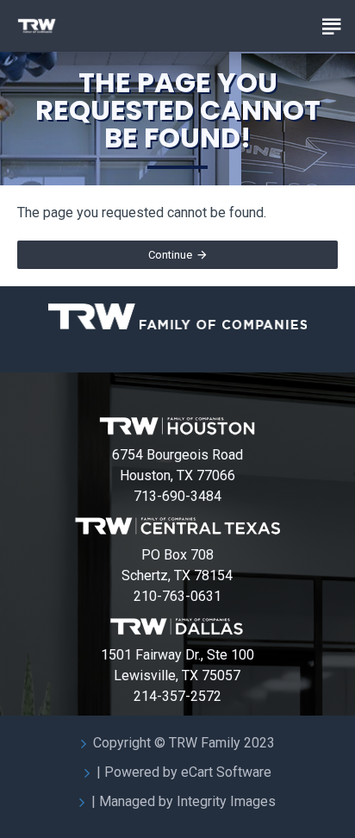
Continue (170, 254)
